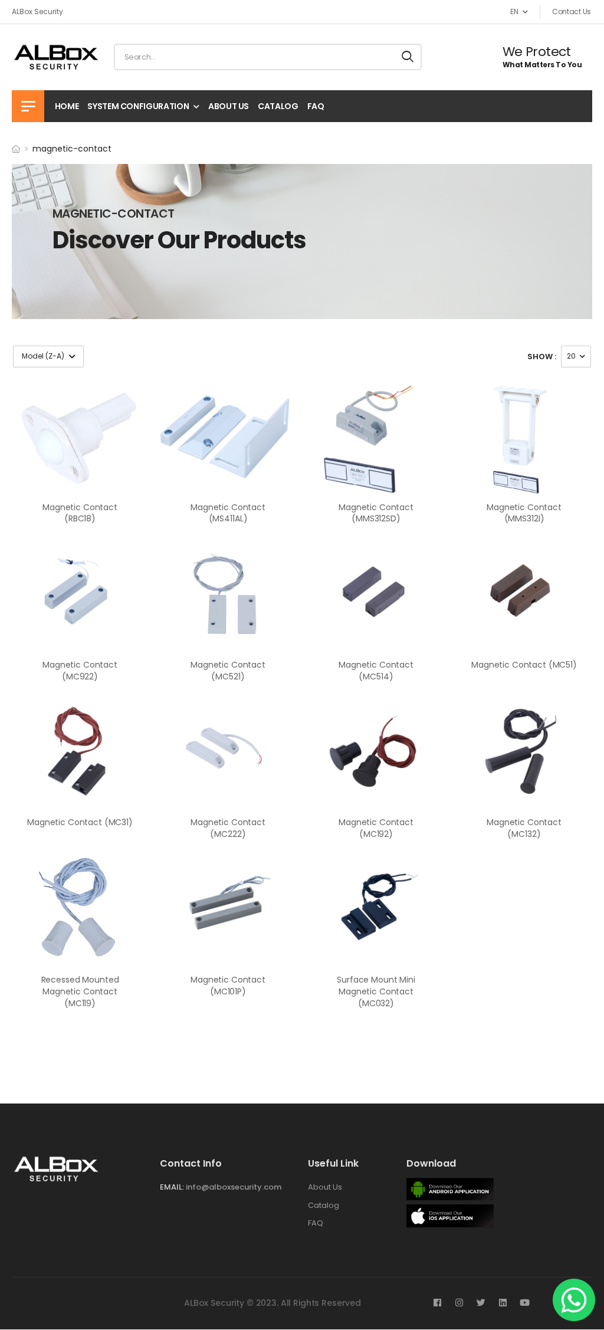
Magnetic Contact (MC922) (79, 670)
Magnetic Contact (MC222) (228, 828)
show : (541, 356)
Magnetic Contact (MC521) (228, 670)
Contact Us (571, 11)
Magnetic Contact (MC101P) (228, 985)
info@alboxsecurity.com (233, 1187)
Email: (172, 1187)
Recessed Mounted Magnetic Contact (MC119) (80, 991)
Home (67, 106)
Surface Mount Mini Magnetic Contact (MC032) (376, 991)
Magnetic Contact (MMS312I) (524, 513)
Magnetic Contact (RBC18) (79, 513)
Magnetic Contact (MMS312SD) (376, 513)
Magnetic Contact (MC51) (524, 665)
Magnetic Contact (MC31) (80, 822)
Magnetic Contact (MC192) (376, 828)
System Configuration (138, 106)
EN (514, 11)
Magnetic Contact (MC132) (524, 828)
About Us (228, 106)
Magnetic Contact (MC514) (376, 670)
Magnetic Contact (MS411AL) (228, 513)
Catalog (278, 106)
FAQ (315, 106)
